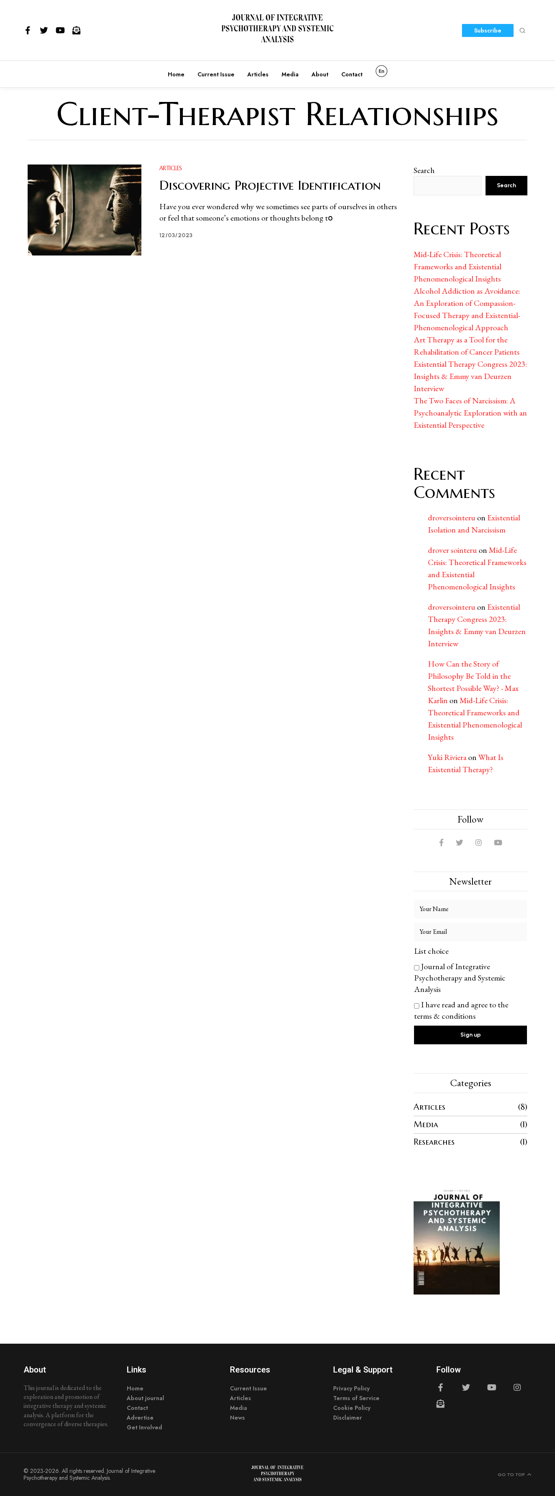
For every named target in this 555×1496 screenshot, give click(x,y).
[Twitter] (44, 30)
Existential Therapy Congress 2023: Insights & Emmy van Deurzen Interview (470, 376)
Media (426, 1124)
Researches (434, 1142)
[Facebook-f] (28, 30)
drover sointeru (452, 550)
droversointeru (451, 517)
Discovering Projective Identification (270, 185)
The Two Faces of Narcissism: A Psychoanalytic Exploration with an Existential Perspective (470, 412)
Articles (170, 168)
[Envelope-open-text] (76, 30)
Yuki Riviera (447, 757)
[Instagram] (517, 1387)
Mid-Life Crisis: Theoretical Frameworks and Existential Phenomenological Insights (457, 266)
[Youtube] (60, 30)
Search (424, 170)
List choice (431, 951)
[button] (522, 30)
